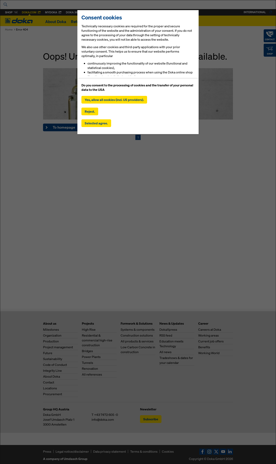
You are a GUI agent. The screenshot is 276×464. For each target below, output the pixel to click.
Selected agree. (96, 123)
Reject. (90, 111)
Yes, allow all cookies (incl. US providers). (114, 99)
